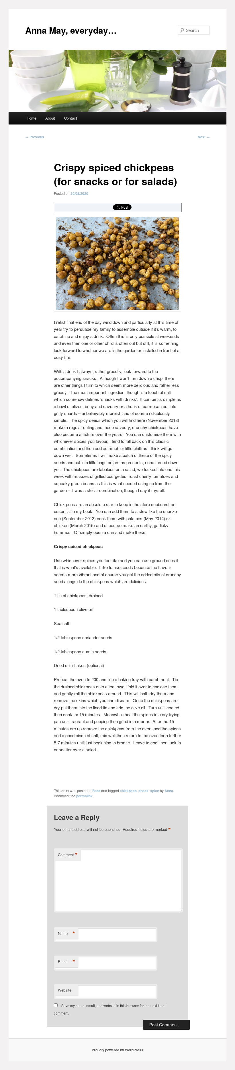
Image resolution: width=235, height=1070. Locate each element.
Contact (70, 118)
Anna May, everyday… (71, 30)
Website (64, 990)
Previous (34, 136)
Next (204, 136)
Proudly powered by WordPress (117, 1049)
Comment (68, 854)
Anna (168, 790)
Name (66, 933)
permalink (84, 795)
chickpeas (128, 790)
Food (96, 790)
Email (66, 961)
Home (31, 118)
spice (154, 790)
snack (143, 790)
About (50, 118)
